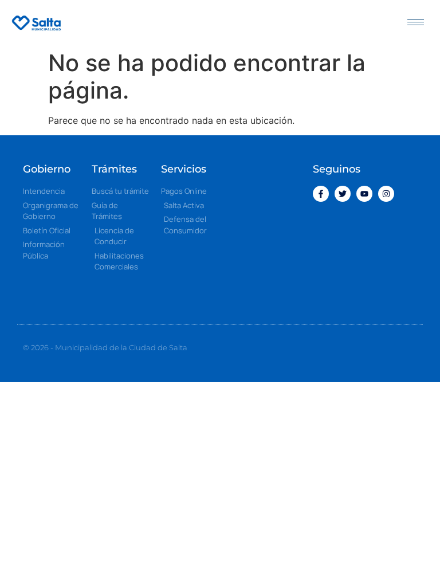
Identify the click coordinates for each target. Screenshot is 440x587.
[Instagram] (386, 194)
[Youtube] (364, 194)
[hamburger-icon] (416, 22)
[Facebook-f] (321, 194)
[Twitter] (343, 194)
